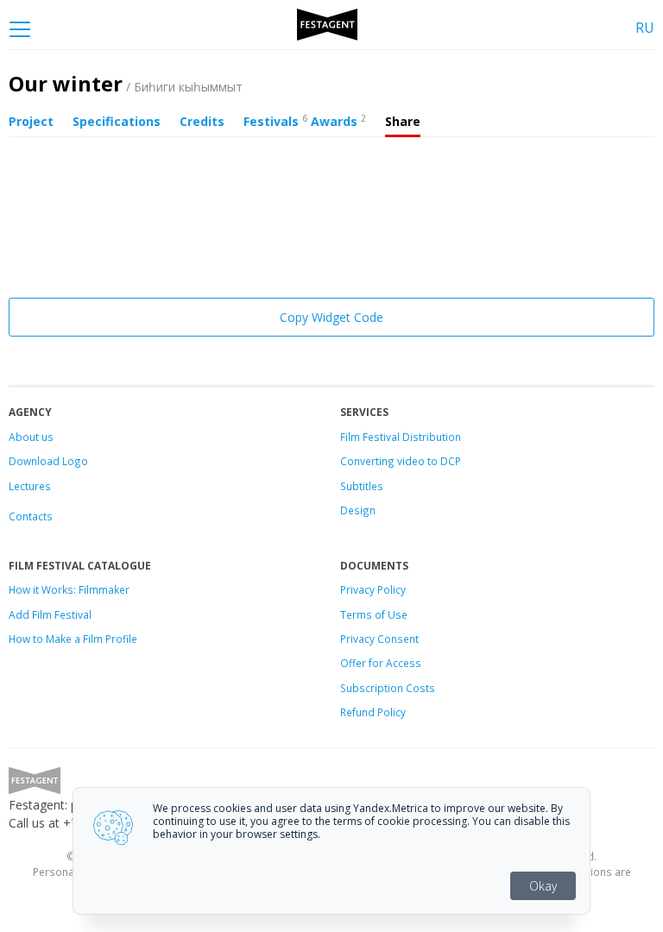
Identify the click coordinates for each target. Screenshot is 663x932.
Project (31, 121)
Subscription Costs (387, 688)
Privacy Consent (379, 638)
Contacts (31, 516)
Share (402, 121)
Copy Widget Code (331, 317)
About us (31, 437)
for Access (393, 663)
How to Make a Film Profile (73, 638)
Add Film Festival (50, 614)
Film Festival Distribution (400, 437)
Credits (202, 121)
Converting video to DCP (400, 461)
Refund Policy (373, 712)
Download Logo (48, 461)
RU (644, 27)
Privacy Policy (373, 589)
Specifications (117, 121)
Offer (353, 663)
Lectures (30, 486)
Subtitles (361, 486)
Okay (543, 886)
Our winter (126, 83)
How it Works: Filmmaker (69, 589)
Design (358, 510)
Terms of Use (373, 614)
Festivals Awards (304, 120)
